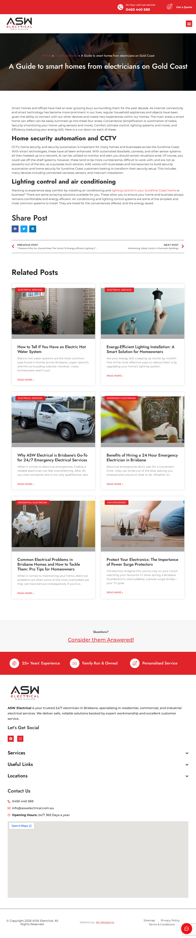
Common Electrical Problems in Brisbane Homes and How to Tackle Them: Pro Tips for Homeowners (48, 564)
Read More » (25, 379)
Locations (18, 775)
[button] (189, 23)
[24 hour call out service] (120, 7)
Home (46, 55)
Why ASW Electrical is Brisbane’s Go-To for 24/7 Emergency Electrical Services (52, 457)
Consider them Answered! (101, 640)
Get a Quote (184, 7)
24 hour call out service (140, 4)
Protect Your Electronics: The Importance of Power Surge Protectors (142, 562)
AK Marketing (105, 922)
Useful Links (20, 764)
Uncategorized (66, 55)
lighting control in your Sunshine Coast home (144, 190)
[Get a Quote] (169, 7)
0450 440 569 (138, 9)
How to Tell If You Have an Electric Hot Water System (51, 349)
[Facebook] (11, 739)
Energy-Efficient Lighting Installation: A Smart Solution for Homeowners (140, 349)
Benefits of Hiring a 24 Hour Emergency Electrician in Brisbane (142, 457)
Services (16, 752)
